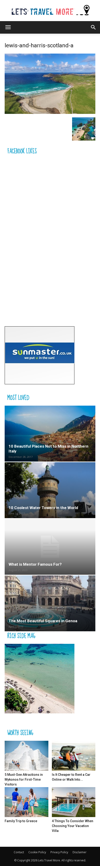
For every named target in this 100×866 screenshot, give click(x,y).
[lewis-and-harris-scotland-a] (50, 113)
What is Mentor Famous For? (35, 564)
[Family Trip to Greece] (26, 802)
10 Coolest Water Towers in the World (43, 507)
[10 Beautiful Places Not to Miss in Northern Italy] (50, 434)
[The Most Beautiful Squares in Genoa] (50, 603)
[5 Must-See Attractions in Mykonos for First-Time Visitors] (26, 756)
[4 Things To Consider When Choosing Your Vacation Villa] (74, 802)
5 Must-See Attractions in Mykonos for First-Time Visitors (24, 779)
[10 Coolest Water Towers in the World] (50, 490)
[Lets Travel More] (50, 10)
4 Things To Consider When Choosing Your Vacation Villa (72, 826)
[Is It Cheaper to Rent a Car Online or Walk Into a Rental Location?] (74, 756)
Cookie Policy (37, 852)
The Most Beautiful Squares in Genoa (43, 621)
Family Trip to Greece (21, 821)
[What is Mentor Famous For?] (50, 547)
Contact (19, 852)
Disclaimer (80, 852)
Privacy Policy (59, 852)
